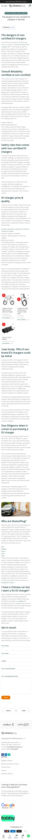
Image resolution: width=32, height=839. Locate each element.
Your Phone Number (8, 669)
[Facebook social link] (2, 754)
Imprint (3, 770)
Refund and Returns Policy (10, 764)
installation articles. (7, 583)
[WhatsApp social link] (9, 754)
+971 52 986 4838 (12, 749)
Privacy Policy (5, 767)
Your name (5, 646)
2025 (16, 827)
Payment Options (7, 774)
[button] (13, 295)
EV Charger (5, 314)
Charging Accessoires (8, 341)
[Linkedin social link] (6, 754)
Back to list (16, 710)
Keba (3, 554)
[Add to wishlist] (13, 298)
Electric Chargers (11, 13)
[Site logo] (17, 6)
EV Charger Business (7, 315)
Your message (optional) (9, 676)
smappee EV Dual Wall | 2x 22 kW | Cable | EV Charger (7, 310)
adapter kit (22, 601)
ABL (2, 547)
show (12, 27)
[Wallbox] (8, 724)
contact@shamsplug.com (14, 747)
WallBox (4, 549)
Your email (4, 653)
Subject (3, 661)
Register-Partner (7, 761)
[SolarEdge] (23, 724)
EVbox (3, 551)
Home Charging (22, 13)
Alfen (3, 556)
